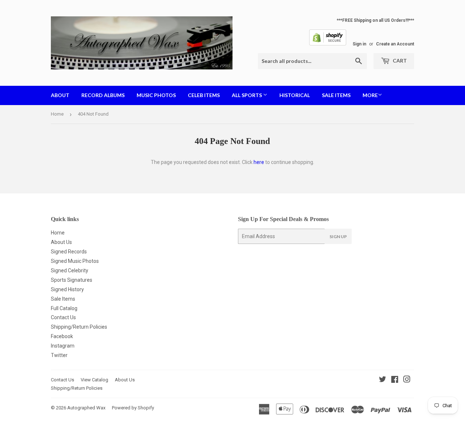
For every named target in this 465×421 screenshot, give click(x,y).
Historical (294, 95)
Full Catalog (64, 308)
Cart (399, 60)
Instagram (62, 346)
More (370, 95)
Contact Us (63, 317)
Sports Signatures (71, 280)
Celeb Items (204, 95)
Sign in (359, 44)
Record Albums (103, 95)
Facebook (62, 336)
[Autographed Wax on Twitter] (382, 380)
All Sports (247, 95)
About (60, 95)
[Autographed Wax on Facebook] (395, 380)
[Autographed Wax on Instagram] (407, 380)
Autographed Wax (86, 407)
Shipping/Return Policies (79, 327)
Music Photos (156, 95)
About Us (61, 242)
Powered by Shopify (133, 407)
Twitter (59, 355)
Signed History (67, 289)
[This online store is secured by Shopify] (327, 44)
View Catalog (94, 379)
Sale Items (336, 95)
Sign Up (338, 236)
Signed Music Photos (75, 261)
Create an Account (395, 44)
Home (57, 114)
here (259, 162)
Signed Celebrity (69, 270)
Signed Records (69, 251)
